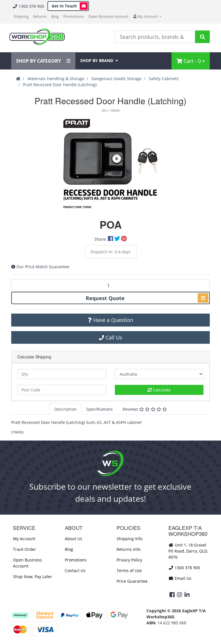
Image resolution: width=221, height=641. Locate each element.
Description (65, 409)
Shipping (21, 16)
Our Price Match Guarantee (42, 266)
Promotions (73, 16)
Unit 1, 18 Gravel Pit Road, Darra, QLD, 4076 (188, 551)
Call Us (113, 337)
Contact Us (75, 570)
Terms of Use (129, 570)
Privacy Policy (129, 560)
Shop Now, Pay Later (32, 576)
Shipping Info (129, 538)
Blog (55, 16)
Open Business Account (108, 16)
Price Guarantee (132, 581)
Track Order (24, 549)
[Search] (202, 36)
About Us (73, 538)
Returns (40, 16)
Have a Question (112, 319)
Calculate (161, 390)
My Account (24, 538)
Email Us (182, 578)
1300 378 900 (31, 6)
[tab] (65, 409)
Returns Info (128, 549)
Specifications (99, 409)
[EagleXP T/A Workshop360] (37, 37)
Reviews (131, 409)
